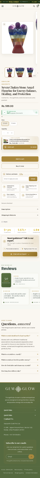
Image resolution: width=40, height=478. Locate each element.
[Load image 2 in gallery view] (20, 72)
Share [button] (5, 222)
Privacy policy (28, 469)
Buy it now (20, 166)
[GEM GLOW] (18, 6)
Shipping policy (19, 473)
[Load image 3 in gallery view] (30, 72)
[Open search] (34, 6)
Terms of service (8, 473)
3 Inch (13, 123)
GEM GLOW (9, 469)
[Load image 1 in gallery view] (9, 72)
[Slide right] (38, 73)
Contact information (32, 473)
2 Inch (5, 123)
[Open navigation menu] (2, 6)
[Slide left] (2, 73)
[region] (20, 2)
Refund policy (18, 469)
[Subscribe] (31, 456)
